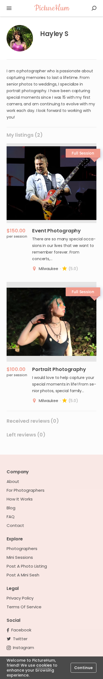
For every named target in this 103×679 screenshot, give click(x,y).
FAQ (11, 516)
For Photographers (25, 490)
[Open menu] (9, 8)
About (13, 481)
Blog (11, 508)
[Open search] (94, 8)
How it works (20, 499)
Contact (15, 525)
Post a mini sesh (23, 575)
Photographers (22, 548)
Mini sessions (20, 557)
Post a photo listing (27, 566)
